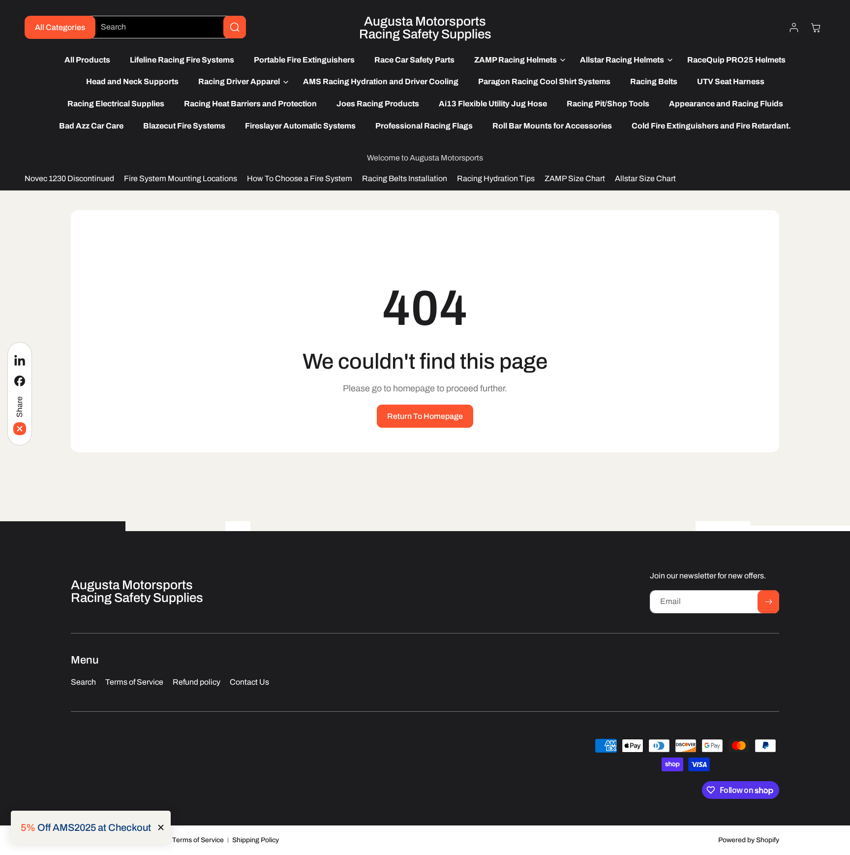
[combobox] (165, 27)
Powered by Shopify (748, 840)
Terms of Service (198, 840)
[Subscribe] (768, 601)
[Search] (234, 27)
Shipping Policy (255, 840)
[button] (517, 60)
